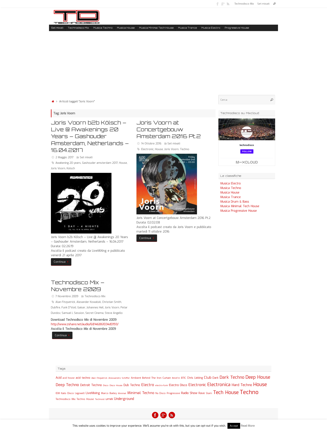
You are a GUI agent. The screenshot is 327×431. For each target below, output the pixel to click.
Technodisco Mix (244, 3)
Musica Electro (230, 183)
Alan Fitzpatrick (65, 302)
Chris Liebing (195, 377)
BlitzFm (176, 378)
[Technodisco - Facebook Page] (217, 3)
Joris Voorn (58, 168)
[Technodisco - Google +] (223, 3)
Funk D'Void (69, 307)
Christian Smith (111, 302)
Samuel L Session (73, 313)
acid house (69, 377)
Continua (59, 262)
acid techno (83, 378)
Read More (248, 426)
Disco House (116, 385)
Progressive (173, 393)
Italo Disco (67, 393)
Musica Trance (230, 197)
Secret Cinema (94, 313)
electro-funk (161, 385)
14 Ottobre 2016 (151, 143)
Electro (147, 384)
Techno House (85, 399)
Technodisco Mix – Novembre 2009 (77, 285)
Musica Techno (230, 188)
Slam (209, 393)
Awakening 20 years (68, 163)
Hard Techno (242, 385)
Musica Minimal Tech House (239, 206)
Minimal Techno (140, 392)
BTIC (183, 377)
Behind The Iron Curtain (156, 377)
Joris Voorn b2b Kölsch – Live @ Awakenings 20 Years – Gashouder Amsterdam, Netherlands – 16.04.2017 (90, 136)
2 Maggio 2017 (64, 157)
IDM (58, 393)
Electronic (147, 149)
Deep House (257, 377)
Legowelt (80, 393)
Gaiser (81, 307)
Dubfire (55, 307)
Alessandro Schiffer (119, 377)
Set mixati (263, 3)
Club (207, 377)
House (123, 163)
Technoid (99, 399)
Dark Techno (232, 377)
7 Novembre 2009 (66, 296)
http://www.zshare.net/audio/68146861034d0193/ (84, 324)
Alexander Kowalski (88, 302)
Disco (105, 385)
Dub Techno (132, 385)
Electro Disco (178, 385)
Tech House (226, 392)
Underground (124, 399)
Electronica (218, 385)
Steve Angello (114, 313)
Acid (59, 378)
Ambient (136, 377)
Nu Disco (160, 393)
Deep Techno (67, 384)
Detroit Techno (91, 385)
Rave (202, 393)
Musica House (229, 192)
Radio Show (189, 393)
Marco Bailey (109, 393)
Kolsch (71, 168)
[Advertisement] (133, 66)
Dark (215, 378)
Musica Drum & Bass (234, 202)
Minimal (122, 393)
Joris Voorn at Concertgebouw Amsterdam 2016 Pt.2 (168, 129)
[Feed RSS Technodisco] (228, 3)
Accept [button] (234, 425)
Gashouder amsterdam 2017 (100, 163)
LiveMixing (93, 393)
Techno (184, 149)
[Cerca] (274, 3)
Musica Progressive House (238, 211)
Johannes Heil (95, 307)
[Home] (53, 101)
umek (109, 399)
